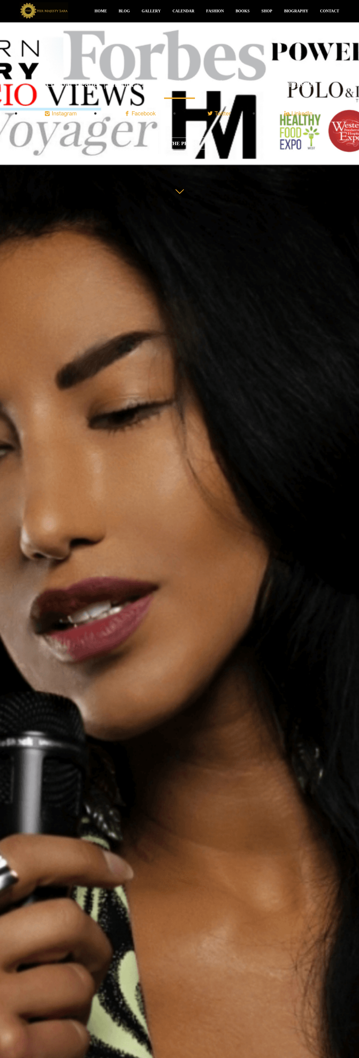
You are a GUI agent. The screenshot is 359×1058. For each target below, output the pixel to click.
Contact (329, 11)
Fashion (215, 11)
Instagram (63, 113)
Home (101, 11)
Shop (266, 11)
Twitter (222, 113)
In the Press (179, 143)
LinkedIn (301, 113)
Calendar (183, 11)
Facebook (143, 113)
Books (243, 11)
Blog (124, 11)
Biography (296, 11)
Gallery (151, 11)
